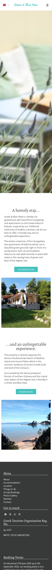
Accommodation (11, 482)
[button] (47, 5)
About (6, 479)
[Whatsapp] (15, 514)
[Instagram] (10, 514)
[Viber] (19, 514)
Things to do (9, 489)
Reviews (7, 498)
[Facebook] (5, 514)
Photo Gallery (10, 495)
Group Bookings (11, 492)
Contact (7, 502)
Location (7, 485)
